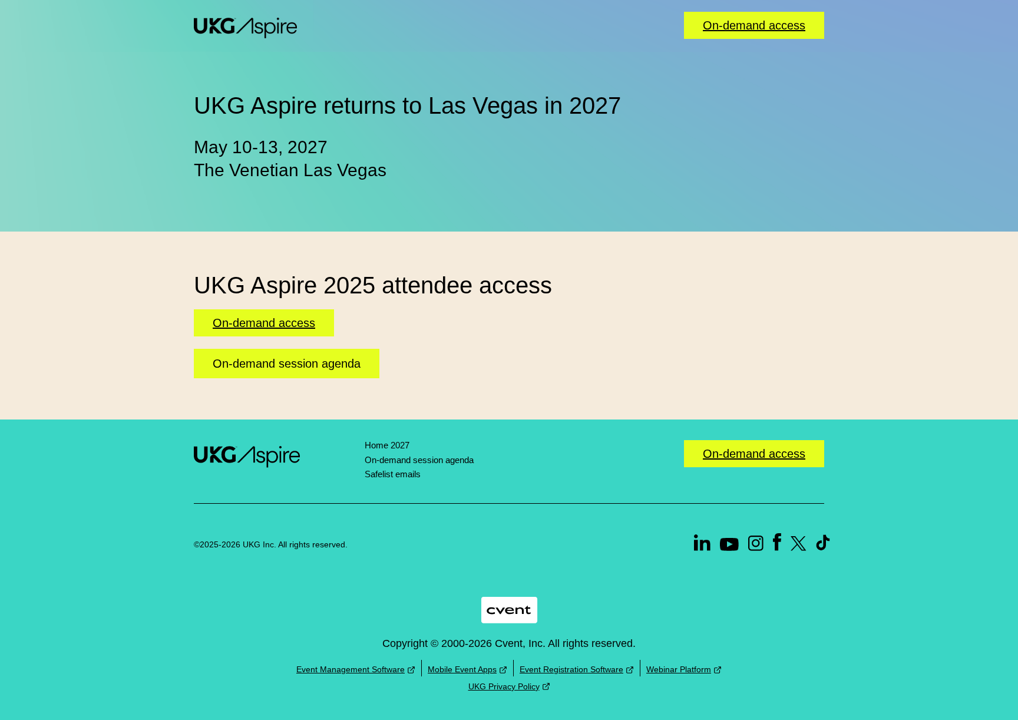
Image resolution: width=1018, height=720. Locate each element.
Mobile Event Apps (462, 669)
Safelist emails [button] (393, 474)
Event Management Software (350, 669)
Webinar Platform (678, 669)
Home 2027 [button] (387, 445)
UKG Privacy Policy (504, 686)
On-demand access (754, 25)
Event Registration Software (571, 669)
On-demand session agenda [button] (287, 363)
